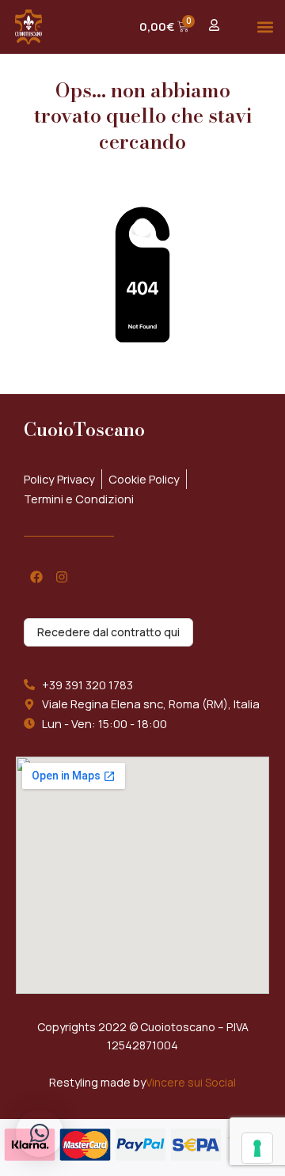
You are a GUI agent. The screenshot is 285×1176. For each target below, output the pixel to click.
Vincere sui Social (191, 1082)
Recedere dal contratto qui (108, 631)
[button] (266, 26)
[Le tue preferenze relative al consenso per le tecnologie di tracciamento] (257, 1148)
